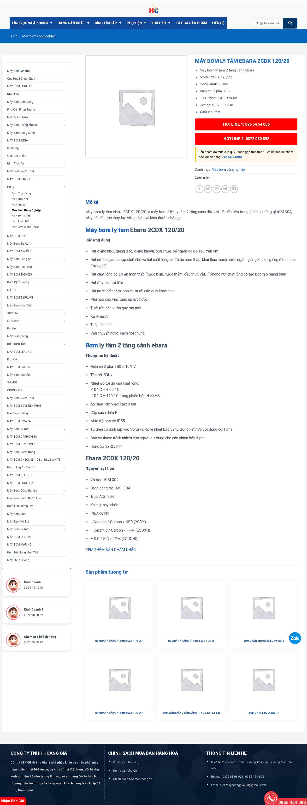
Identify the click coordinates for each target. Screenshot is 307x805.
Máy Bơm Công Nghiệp (22, 490)
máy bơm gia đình (19, 374)
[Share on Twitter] (208, 189)
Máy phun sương (18, 560)
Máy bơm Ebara (17, 117)
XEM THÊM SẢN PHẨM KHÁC (110, 549)
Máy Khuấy (18, 204)
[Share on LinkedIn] (234, 189)
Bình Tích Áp (106, 23)
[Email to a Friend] (217, 189)
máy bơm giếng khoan (22, 125)
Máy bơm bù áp (17, 243)
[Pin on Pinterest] (225, 189)
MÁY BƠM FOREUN (19, 86)
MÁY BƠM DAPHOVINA (22, 436)
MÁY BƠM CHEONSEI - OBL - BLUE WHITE (33, 459)
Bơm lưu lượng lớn (20, 506)
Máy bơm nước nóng (21, 452)
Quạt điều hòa (16, 156)
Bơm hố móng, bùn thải (23, 552)
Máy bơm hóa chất (20, 305)
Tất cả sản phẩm (191, 23)
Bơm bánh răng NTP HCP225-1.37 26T (119, 712)
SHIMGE (12, 382)
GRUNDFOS (14, 390)
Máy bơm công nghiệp (38, 36)
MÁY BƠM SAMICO (19, 179)
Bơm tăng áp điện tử (21, 467)
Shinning (13, 148)
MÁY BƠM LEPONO (19, 351)
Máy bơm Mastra (18, 71)
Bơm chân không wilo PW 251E (263, 641)
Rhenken (13, 94)
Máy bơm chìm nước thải (24, 498)
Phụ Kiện (134, 23)
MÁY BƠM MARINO (19, 544)
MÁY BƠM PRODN (18, 367)
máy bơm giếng (17, 413)
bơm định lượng (18, 282)
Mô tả (91, 202)
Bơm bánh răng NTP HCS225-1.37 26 (191, 641)
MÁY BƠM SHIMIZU (19, 274)
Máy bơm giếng (17, 336)
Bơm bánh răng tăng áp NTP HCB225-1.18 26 (191, 712)
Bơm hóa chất (20, 221)
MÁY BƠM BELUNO (19, 475)
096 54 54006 (231, 157)
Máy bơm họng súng (21, 133)
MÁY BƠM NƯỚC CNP (21, 444)
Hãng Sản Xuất (71, 23)
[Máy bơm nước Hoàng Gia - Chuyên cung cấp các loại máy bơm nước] (153, 8)
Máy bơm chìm (21, 215)
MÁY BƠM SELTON (19, 537)
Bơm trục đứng (21, 193)
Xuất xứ (158, 23)
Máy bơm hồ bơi (18, 521)
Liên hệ (218, 23)
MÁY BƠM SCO (16, 236)
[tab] (91, 202)
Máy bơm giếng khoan (26, 227)
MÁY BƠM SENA (17, 140)
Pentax (11, 328)
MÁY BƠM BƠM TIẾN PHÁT (24, 405)
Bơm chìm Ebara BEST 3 (264, 712)
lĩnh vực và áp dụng (30, 23)
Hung (14, 36)
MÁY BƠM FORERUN (20, 483)
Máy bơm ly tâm (18, 429)
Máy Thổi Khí (20, 198)
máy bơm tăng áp (19, 259)
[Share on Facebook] (199, 189)
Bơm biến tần (16, 344)
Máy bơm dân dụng (20, 102)
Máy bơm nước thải (20, 171)
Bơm (91, 345)
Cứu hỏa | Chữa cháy (21, 78)
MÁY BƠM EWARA (19, 421)
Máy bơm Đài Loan (19, 267)
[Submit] (290, 23)
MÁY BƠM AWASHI (19, 251)
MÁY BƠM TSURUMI (20, 297)
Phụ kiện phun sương (21, 109)
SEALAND (13, 321)
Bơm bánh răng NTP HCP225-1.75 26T (119, 641)
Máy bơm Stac (16, 514)
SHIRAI (11, 290)
